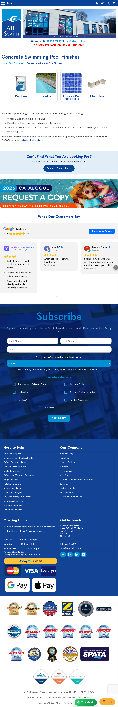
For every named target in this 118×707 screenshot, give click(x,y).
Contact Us (65, 466)
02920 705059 (55, 41)
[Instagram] (70, 554)
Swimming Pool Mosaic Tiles (71, 97)
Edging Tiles (97, 95)
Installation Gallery (12, 484)
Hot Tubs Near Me (13, 505)
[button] (2, 267)
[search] (108, 3)
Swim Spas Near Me (13, 501)
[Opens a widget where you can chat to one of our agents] (107, 702)
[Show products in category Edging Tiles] (97, 83)
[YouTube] (84, 554)
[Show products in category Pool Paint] (21, 83)
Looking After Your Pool (15, 466)
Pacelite (46, 95)
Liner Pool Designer (13, 492)
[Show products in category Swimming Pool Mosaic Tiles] (72, 83)
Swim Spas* (49, 408)
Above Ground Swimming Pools (32, 384)
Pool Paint (21, 95)
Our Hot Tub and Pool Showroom (76, 479)
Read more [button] (49, 265)
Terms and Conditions (71, 496)
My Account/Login (12, 488)
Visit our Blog (66, 453)
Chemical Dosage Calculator (17, 496)
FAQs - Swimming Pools (15, 462)
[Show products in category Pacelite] (46, 83)
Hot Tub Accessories (79, 400)
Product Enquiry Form (59, 168)
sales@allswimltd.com (75, 41)
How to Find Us (67, 462)
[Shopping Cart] (113, 3)
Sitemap (64, 484)
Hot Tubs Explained (13, 509)
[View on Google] (47, 248)
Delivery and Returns (70, 488)
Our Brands (65, 475)
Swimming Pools (77, 384)
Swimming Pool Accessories (82, 392)
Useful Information (12, 471)
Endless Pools (24, 392)
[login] (102, 3)
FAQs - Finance (11, 479)
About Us (64, 458)
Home (4, 63)
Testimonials (66, 471)
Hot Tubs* (22, 400)
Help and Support (12, 453)
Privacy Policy (66, 492)
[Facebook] (63, 554)
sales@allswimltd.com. (33, 140)
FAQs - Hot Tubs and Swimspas (19, 475)
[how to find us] (97, 3)
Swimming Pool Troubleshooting (19, 458)
